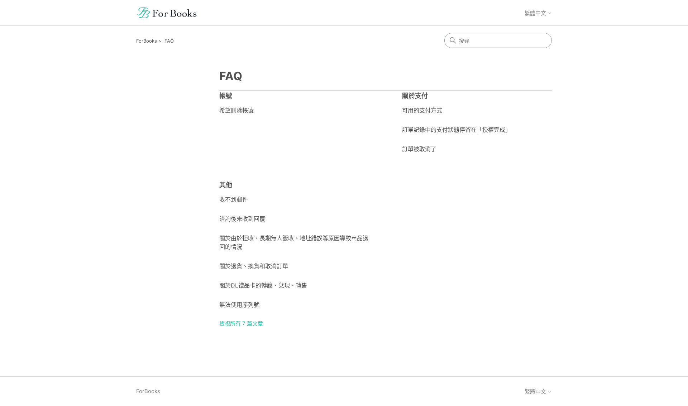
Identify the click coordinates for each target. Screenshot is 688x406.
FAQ (169, 41)
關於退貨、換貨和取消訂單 (253, 266)
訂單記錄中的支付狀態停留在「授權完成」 (456, 129)
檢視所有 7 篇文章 (241, 323)
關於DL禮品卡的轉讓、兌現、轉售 (263, 285)
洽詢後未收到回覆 (242, 218)
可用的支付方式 (422, 110)
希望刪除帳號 (236, 110)
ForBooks (146, 41)
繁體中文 (536, 13)
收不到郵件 (233, 199)
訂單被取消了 (419, 149)
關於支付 (415, 96)
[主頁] (167, 12)
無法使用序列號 (239, 304)
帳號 (225, 96)
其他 (225, 185)
